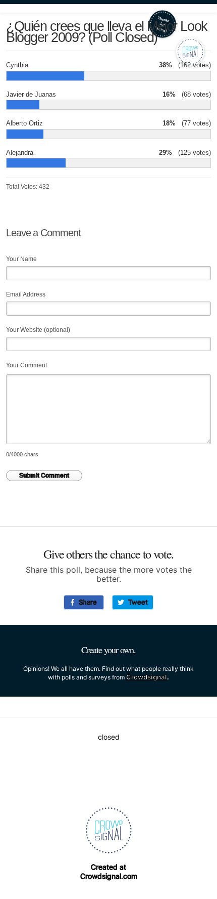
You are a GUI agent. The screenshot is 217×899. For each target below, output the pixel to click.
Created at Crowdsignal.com (108, 871)
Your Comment (26, 365)
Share (86, 602)
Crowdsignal (146, 677)
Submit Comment (44, 475)
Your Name (21, 259)
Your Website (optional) (38, 329)
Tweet (136, 602)
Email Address (25, 294)
